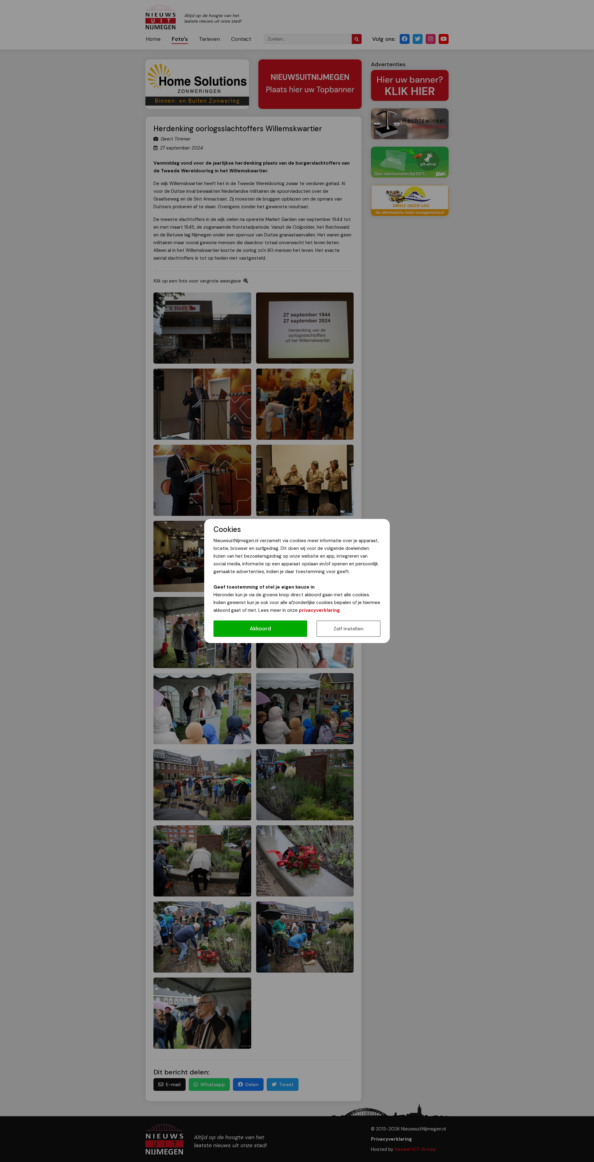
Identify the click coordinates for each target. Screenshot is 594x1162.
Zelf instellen (349, 628)
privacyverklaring (319, 610)
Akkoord (260, 628)
